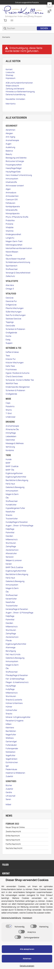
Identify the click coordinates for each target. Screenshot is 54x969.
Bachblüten (11, 731)
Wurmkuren (11, 543)
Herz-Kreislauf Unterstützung (19, 175)
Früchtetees (11, 369)
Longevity (10, 237)
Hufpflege (10, 689)
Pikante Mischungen (15, 308)
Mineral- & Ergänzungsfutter (18, 717)
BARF (8, 462)
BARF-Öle (10, 469)
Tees (8, 355)
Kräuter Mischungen (15, 362)
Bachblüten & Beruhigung (17, 480)
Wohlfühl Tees (12, 383)
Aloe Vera (10, 285)
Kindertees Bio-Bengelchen (18, 387)
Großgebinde (11, 332)
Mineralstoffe (11, 210)
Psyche (9, 255)
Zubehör (9, 776)
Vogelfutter (10, 755)
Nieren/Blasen (12, 251)
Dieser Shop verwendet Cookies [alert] (27, 879)
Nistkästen (10, 752)
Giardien (9, 536)
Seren (8, 799)
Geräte (9, 792)
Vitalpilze (9, 227)
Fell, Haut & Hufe (13, 654)
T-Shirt (9, 413)
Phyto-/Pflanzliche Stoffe (17, 217)
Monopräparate (13, 213)
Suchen (44, 28)
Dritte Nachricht (13, 835)
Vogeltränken (11, 759)
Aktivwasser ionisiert (15, 185)
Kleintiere (10, 727)
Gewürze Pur (11, 301)
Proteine (9, 224)
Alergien (9, 133)
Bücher (9, 785)
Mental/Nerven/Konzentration (19, 248)
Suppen (9, 343)
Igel (7, 765)
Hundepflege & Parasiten (17, 522)
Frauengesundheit (14, 164)
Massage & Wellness (15, 443)
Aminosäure (11, 192)
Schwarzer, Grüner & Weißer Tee (20, 380)
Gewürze (9, 297)
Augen (8, 143)
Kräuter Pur (11, 359)
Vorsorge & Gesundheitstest (18, 272)
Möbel (8, 804)
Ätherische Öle (12, 429)
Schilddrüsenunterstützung (18, 262)
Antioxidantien (12, 196)
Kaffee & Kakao (12, 352)
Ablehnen (27, 958)
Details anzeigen (27, 965)
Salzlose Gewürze (13, 318)
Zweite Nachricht (13, 831)
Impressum (27, 917)
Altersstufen (11, 553)
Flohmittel (10, 532)
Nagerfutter (11, 734)
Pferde (9, 640)
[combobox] (22, 28)
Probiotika (10, 220)
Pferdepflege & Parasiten (17, 675)
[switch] (9, 926)
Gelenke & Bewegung (15, 487)
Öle (7, 497)
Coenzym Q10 (12, 199)
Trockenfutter (12, 518)
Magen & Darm (12, 494)
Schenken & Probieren (15, 329)
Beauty (9, 154)
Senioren (10, 556)
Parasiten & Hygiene (14, 720)
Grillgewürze (11, 304)
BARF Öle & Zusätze (14, 567)
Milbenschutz (12, 539)
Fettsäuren (10, 203)
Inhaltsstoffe (11, 182)
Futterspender (12, 748)
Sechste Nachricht (14, 848)
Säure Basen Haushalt (15, 258)
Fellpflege (10, 529)
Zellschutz (10, 276)
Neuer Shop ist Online (15, 827)
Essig (8, 339)
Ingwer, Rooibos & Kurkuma (17, 373)
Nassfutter (10, 511)
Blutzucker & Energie (15, 161)
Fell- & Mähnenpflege (15, 678)
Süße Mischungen (13, 311)
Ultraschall (10, 795)
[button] (49, 4)
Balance (9, 150)
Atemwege (10, 647)
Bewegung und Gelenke (16, 157)
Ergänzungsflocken (14, 473)
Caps (8, 403)
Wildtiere (10, 738)
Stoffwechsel (11, 269)
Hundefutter (11, 504)
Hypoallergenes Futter (15, 508)
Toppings (10, 322)
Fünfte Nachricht (13, 844)
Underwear (11, 416)
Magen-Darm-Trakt (14, 241)
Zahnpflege (11, 546)
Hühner (9, 706)
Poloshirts (10, 406)
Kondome (10, 450)
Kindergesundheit (13, 234)
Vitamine (9, 230)
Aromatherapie (12, 140)
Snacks (9, 515)
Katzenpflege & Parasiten (17, 609)
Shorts (9, 409)
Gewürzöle (10, 325)
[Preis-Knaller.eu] (23, 11)
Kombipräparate (13, 206)
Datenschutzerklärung (11, 917)
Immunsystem (12, 178)
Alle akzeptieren (27, 949)
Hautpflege (11, 685)
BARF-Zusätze (12, 466)
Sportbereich (11, 265)
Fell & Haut (10, 483)
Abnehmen (10, 129)
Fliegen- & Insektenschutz (17, 682)
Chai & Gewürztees (14, 376)
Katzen (9, 563)
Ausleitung (10, 147)
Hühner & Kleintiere (14, 703)
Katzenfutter (11, 598)
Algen (8, 189)
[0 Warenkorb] (5, 20)
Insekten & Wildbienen (15, 772)
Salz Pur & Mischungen (16, 315)
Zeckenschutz (12, 550)
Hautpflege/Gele (13, 171)
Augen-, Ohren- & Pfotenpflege (19, 525)
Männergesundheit (14, 244)
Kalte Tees (10, 366)
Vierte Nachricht (13, 839)
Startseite (6, 37)
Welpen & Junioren (14, 560)
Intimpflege (11, 432)
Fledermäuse (11, 769)
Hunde (8, 459)
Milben (8, 724)
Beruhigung (11, 651)
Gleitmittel (10, 439)
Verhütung (10, 446)
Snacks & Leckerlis (14, 699)
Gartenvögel (11, 741)
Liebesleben (11, 436)
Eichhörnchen (12, 762)
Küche (8, 336)
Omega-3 (10, 288)
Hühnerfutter (11, 710)
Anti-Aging (10, 136)
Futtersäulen (11, 745)
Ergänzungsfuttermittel (16, 476)
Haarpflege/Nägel (13, 168)
